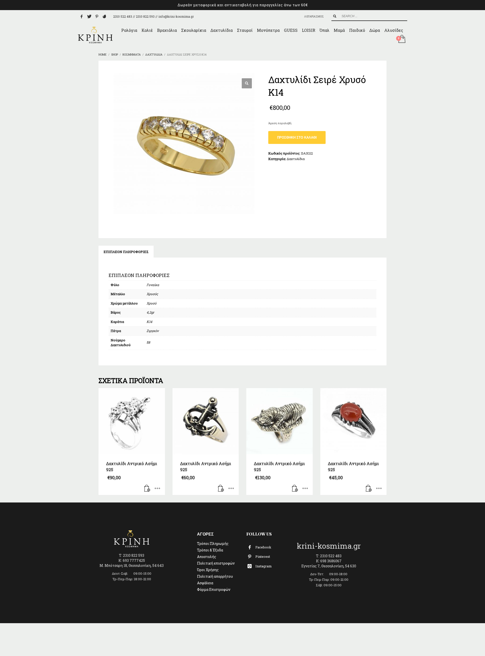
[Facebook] (81, 16)
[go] (334, 16)
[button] (247, 83)
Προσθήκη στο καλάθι (297, 137)
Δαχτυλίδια (296, 159)
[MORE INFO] (157, 488)
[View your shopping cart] (401, 39)
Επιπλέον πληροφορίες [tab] (126, 251)
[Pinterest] (97, 16)
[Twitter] (89, 16)
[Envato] (104, 16)
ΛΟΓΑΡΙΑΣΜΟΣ (314, 16)
